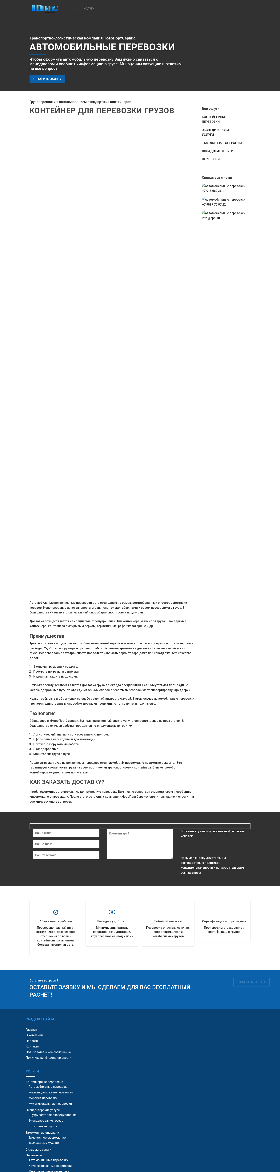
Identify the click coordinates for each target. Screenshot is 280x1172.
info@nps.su (211, 218)
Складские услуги (217, 151)
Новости (106, 8)
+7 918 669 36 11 (214, 191)
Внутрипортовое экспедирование (53, 1115)
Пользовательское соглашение (48, 1052)
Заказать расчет (251, 982)
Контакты (126, 8)
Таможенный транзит (44, 1143)
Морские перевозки (43, 1098)
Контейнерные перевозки (214, 119)
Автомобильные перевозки (48, 1086)
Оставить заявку (47, 79)
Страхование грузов (43, 1126)
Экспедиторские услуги (216, 132)
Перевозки (211, 159)
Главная (31, 1029)
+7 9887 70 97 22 (214, 204)
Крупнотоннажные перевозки (50, 1166)
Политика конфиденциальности (48, 1057)
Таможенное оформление (47, 1137)
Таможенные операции (222, 143)
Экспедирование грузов (46, 1120)
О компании (69, 8)
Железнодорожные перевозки (51, 1092)
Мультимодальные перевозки (50, 1103)
